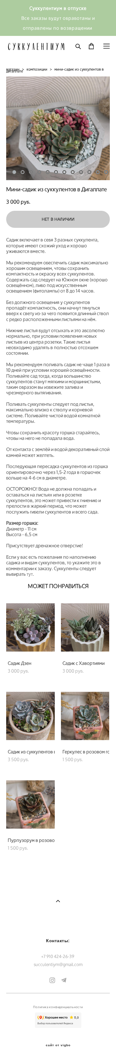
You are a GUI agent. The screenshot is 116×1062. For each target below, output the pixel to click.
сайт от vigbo (58, 1045)
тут (30, 574)
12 (106, 172)
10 (89, 172)
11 (98, 172)
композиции (37, 69)
